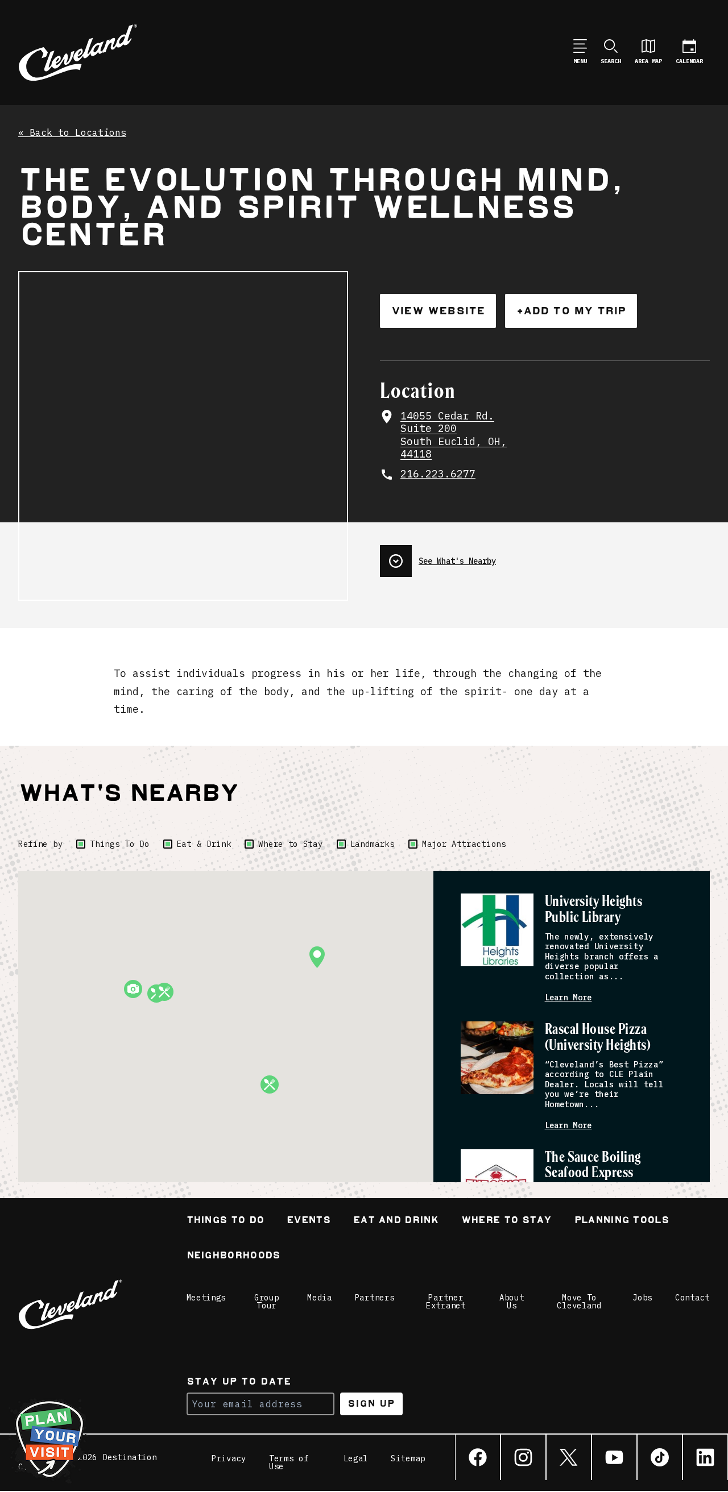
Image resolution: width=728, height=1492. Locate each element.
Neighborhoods (233, 1256)
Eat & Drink (204, 844)
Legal (356, 1459)
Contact (692, 1297)
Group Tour (266, 1301)
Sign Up (371, 1404)
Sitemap (408, 1459)
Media (319, 1297)
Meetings (206, 1297)
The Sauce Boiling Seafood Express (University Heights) (598, 1173)
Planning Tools (621, 1221)
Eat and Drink (396, 1221)
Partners (375, 1297)
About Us (511, 1301)
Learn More (568, 998)
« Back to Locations (72, 133)
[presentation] (545, 556)
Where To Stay (506, 1221)
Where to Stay (290, 844)
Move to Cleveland (579, 1301)
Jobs (642, 1297)
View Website (438, 310)
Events (308, 1221)
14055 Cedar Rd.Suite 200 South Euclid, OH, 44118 (453, 435)
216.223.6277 (437, 474)
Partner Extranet (446, 1301)
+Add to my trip (571, 310)
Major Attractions (464, 844)
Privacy (229, 1459)
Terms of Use (289, 1462)
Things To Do (119, 844)
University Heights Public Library (594, 909)
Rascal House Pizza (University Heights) (598, 1037)
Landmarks (372, 844)
